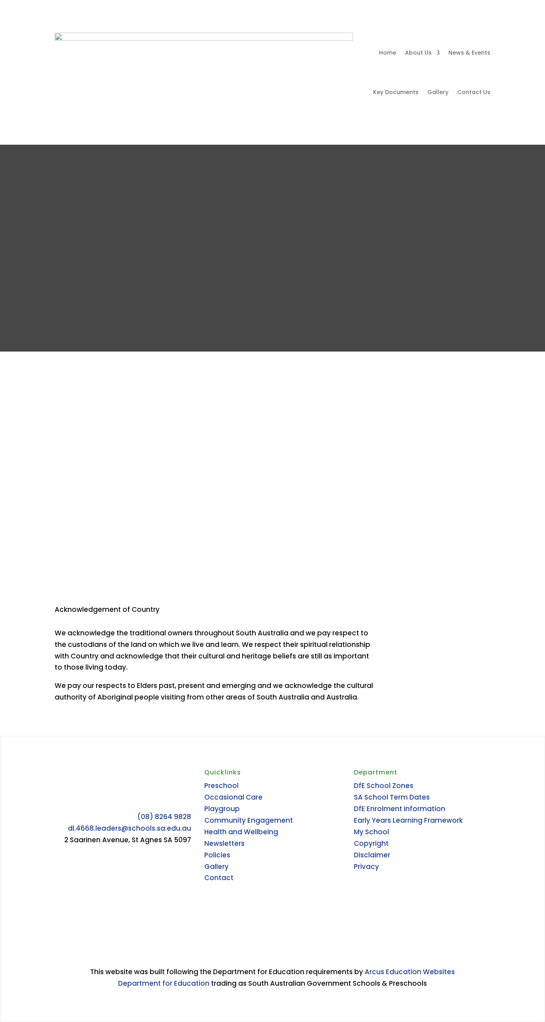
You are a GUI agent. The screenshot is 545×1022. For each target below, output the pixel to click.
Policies (217, 855)
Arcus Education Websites (410, 972)
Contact (218, 877)
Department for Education (163, 983)
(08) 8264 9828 (164, 817)
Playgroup (222, 809)
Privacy (366, 866)
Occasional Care (233, 797)
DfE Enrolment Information (399, 809)
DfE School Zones (383, 785)
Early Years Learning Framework (408, 820)
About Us (418, 53)
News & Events (469, 53)
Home (387, 53)
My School (371, 832)
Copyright (371, 843)
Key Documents (396, 92)
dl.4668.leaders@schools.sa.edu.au (129, 828)
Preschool (221, 785)
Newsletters (224, 843)
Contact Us (473, 92)
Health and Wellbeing (241, 832)
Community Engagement (248, 820)
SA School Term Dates (392, 797)
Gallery (437, 92)
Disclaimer (372, 855)
